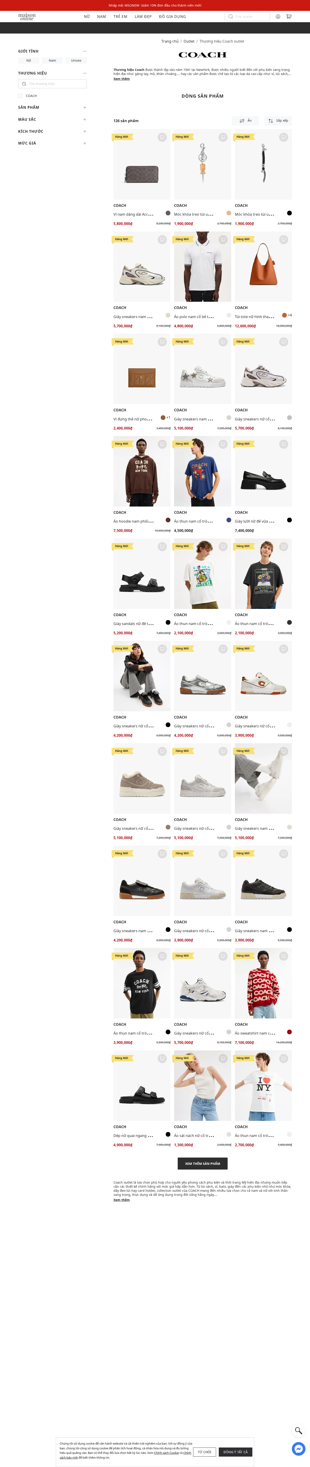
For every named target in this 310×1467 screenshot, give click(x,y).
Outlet (189, 41)
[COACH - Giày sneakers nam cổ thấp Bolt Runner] (141, 267)
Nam (101, 16)
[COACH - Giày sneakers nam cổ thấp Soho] (202, 369)
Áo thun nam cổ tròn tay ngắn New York (269, 1135)
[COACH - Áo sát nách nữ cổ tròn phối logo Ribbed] (202, 1085)
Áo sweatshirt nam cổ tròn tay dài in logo (270, 1033)
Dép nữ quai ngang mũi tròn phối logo (146, 1135)
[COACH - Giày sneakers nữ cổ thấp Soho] (263, 676)
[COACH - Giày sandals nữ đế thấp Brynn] (141, 573)
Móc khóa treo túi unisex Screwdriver (206, 214)
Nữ (87, 16)
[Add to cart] (162, 137)
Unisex (76, 60)
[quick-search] (298, 1431)
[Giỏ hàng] (288, 16)
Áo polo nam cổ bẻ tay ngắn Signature (207, 316)
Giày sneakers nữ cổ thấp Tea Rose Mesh (209, 1033)
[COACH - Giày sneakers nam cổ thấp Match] (141, 881)
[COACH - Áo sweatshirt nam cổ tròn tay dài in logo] (263, 983)
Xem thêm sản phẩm (202, 1163)
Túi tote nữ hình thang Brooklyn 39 (265, 316)
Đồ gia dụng (172, 16)
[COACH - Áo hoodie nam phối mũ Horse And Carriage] (141, 471)
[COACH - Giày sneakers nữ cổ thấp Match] (141, 676)
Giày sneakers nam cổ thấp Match (142, 930)
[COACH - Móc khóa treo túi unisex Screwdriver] (202, 164)
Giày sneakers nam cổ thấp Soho (202, 419)
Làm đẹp (143, 16)
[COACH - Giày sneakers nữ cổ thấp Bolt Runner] (263, 369)
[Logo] (27, 16)
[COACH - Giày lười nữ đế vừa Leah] (263, 471)
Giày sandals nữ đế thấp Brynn (139, 623)
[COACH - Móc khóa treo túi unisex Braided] (263, 164)
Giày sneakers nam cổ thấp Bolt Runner (147, 316)
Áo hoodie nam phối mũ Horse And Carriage (151, 521)
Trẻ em (120, 16)
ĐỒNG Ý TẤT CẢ (236, 1452)
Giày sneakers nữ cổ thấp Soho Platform (148, 828)
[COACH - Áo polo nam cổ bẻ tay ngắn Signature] (202, 267)
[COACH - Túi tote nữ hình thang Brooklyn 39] (263, 267)
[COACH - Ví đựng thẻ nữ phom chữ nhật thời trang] (141, 369)
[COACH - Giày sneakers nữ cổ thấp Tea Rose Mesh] (202, 983)
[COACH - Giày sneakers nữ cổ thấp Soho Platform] (141, 778)
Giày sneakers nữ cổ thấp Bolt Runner (267, 419)
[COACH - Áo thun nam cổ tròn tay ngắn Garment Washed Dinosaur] (202, 471)
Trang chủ (170, 41)
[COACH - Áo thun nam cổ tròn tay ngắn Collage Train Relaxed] (202, 573)
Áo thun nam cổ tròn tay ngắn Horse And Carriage (156, 1033)
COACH (31, 96)
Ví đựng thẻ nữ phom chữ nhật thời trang (149, 419)
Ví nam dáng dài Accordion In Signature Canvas (154, 214)
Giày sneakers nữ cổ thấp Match (141, 726)
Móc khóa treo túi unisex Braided (263, 214)
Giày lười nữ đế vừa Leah (256, 521)
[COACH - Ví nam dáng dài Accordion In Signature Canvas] (141, 164)
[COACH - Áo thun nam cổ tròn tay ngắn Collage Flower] (263, 573)
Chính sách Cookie (166, 1453)
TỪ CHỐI (204, 1452)
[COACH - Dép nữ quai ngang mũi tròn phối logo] (141, 1085)
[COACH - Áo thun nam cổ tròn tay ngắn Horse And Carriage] (141, 983)
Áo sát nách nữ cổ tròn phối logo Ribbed (208, 1135)
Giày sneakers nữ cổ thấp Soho (261, 726)
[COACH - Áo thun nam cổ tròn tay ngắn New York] (263, 1085)
